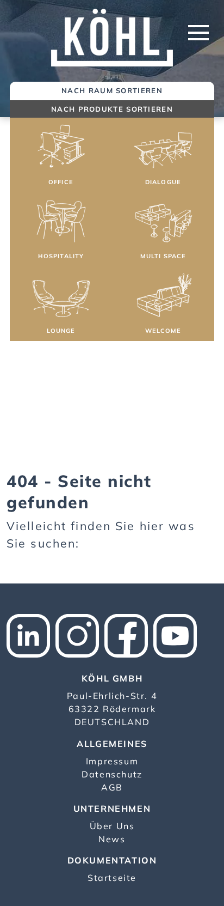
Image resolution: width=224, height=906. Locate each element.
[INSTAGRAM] (79, 634)
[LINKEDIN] (31, 634)
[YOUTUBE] (177, 634)
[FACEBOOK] (128, 634)
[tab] (112, 91)
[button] (61, 156)
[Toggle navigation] (198, 33)
